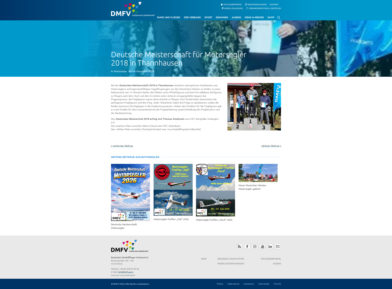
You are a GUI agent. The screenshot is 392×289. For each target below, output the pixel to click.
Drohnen (222, 17)
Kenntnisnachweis (257, 4)
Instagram (255, 246)
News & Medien (254, 17)
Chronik (277, 283)
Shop (271, 17)
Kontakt (274, 4)
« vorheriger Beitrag (122, 145)
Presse (220, 283)
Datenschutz (233, 283)
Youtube (262, 246)
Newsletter (278, 246)
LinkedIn (270, 246)
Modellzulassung (233, 8)
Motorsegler (120, 71)
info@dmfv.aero (125, 271)
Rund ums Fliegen (168, 17)
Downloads (263, 283)
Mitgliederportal (232, 4)
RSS (239, 246)
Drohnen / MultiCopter (231, 258)
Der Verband (192, 17)
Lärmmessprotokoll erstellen (265, 8)
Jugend (236, 17)
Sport (208, 17)
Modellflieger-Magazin (230, 263)
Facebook (247, 246)
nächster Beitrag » (271, 145)
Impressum (249, 283)
